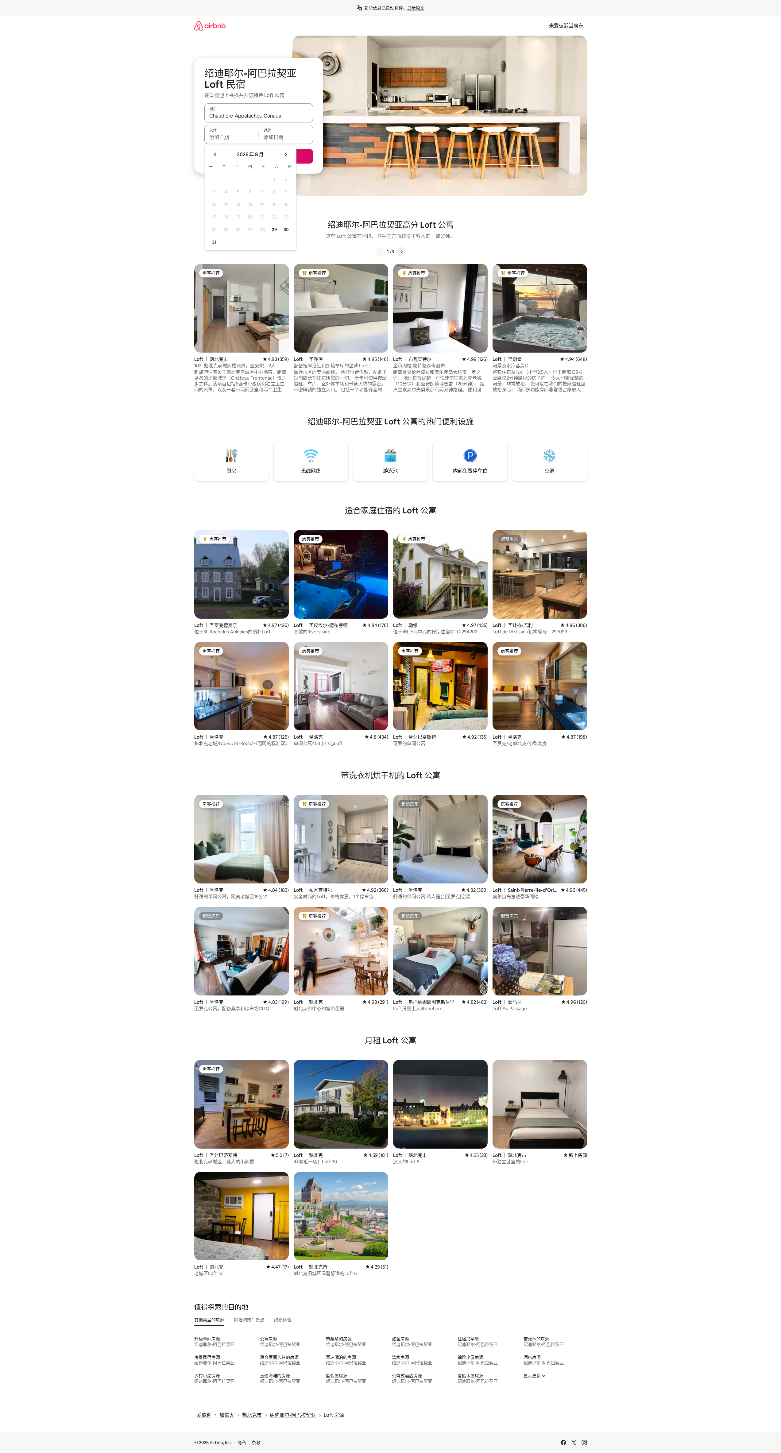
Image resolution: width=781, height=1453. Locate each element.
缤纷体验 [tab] (282, 1320)
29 (274, 229)
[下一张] (401, 252)
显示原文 (415, 8)
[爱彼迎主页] (210, 25)
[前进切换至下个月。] (286, 155)
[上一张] (380, 252)
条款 (256, 1442)
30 (286, 229)
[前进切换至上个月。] (215, 155)
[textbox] (231, 137)
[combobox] (258, 115)
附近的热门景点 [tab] (249, 1320)
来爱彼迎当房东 (566, 25)
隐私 (242, 1442)
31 (214, 242)
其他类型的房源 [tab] (209, 1320)
